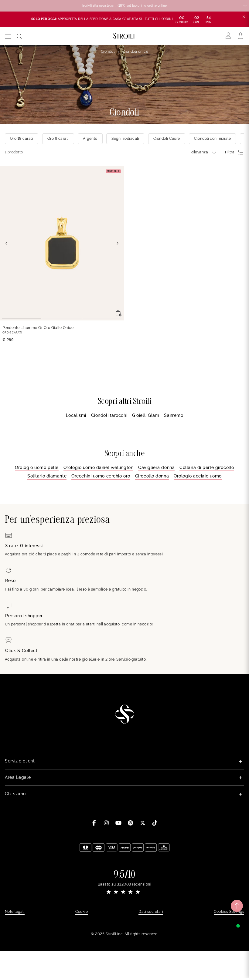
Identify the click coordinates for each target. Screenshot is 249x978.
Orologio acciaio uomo (198, 476)
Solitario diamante (47, 476)
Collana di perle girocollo (206, 467)
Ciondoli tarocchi (109, 415)
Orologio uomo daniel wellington (98, 467)
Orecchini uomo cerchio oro (100, 476)
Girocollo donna (152, 476)
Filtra (229, 152)
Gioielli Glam (145, 415)
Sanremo (173, 415)
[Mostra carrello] (241, 36)
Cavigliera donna (156, 467)
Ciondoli (108, 51)
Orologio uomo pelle (37, 467)
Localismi (76, 415)
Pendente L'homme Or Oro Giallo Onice (37, 328)
